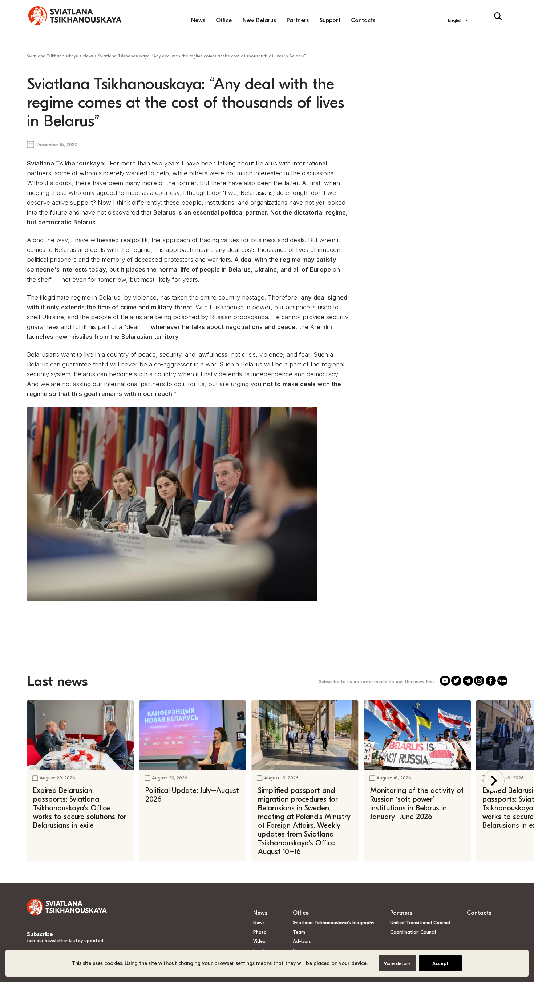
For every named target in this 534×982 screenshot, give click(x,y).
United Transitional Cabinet (420, 922)
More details (397, 963)
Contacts (363, 20)
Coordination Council (413, 932)
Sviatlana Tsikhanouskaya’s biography (333, 922)
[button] (494, 780)
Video (259, 941)
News (198, 20)
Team (299, 932)
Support (330, 20)
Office (224, 20)
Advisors (302, 941)
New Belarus (259, 20)
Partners (298, 20)
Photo (260, 932)
